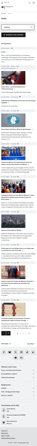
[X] (16, 352)
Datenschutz (4, 433)
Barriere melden (5, 436)
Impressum (4, 431)
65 (29, 333)
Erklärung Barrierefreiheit (8, 438)
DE (2, 2)
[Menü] (34, 3)
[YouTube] (16, 357)
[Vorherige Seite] (3, 333)
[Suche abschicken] (31, 27)
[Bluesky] (10, 352)
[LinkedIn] (34, 352)
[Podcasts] (22, 357)
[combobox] (17, 27)
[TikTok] (28, 352)
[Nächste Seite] (8, 333)
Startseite (3, 13)
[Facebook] (4, 352)
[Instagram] (22, 352)
